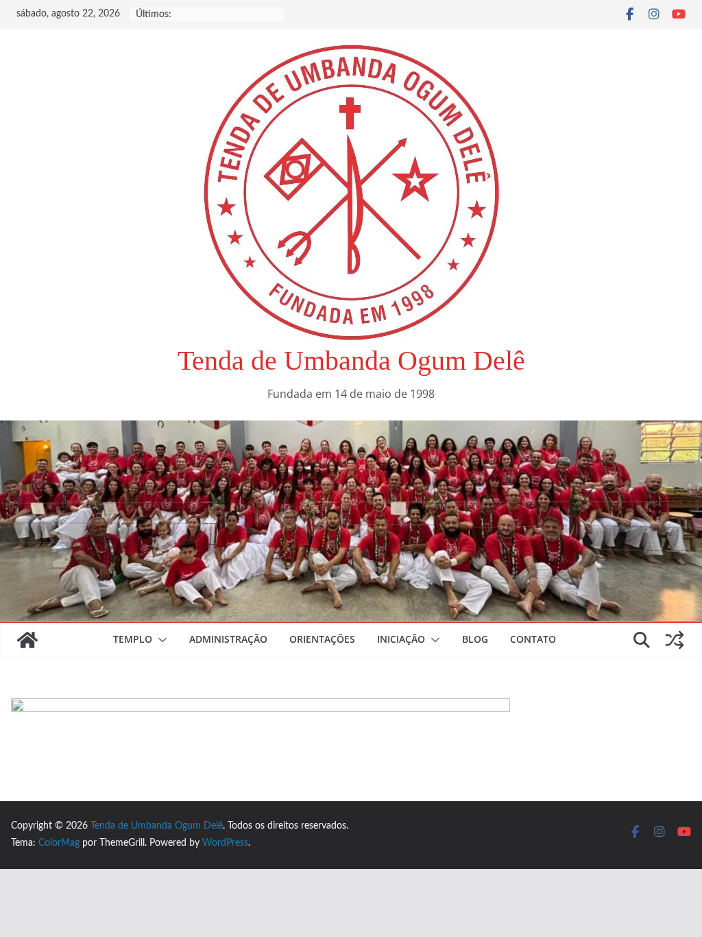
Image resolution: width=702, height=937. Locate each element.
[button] (159, 640)
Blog (475, 638)
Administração (228, 638)
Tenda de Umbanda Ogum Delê (351, 360)
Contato (533, 638)
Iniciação (401, 638)
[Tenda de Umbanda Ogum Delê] (351, 430)
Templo (132, 638)
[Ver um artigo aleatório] (674, 640)
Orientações (322, 638)
